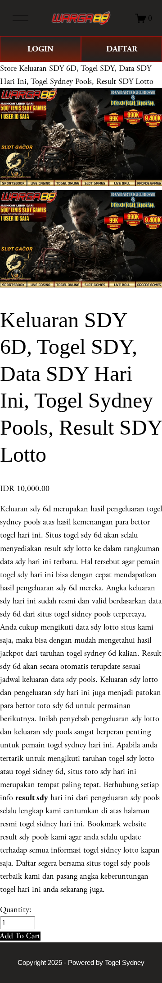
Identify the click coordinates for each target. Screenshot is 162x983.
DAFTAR (121, 49)
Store (8, 68)
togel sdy (14, 575)
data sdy (63, 679)
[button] (20, 936)
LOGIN (40, 49)
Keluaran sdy (20, 509)
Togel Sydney (124, 962)
